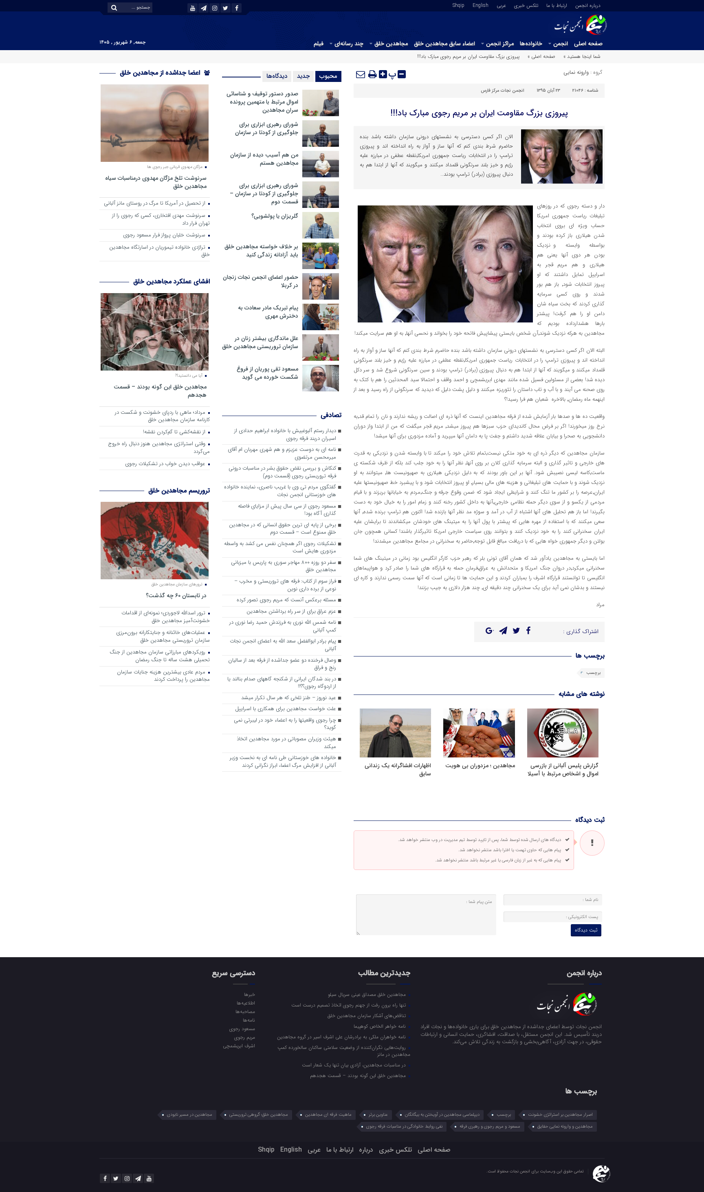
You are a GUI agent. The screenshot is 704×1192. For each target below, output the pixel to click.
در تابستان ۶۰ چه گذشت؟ (176, 595)
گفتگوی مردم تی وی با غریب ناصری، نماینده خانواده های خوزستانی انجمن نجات (280, 491)
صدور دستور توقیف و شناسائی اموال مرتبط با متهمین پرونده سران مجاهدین (262, 102)
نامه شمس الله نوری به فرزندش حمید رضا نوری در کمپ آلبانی (282, 626)
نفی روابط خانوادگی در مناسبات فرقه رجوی (404, 1126)
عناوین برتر (378, 1114)
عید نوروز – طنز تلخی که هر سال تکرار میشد (288, 698)
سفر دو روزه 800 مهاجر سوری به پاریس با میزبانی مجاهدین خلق (283, 566)
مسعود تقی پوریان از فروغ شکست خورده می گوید (267, 373)
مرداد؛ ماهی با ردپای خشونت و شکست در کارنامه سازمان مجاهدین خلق (162, 416)
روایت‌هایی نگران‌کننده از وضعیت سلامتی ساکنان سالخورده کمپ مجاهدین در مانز (343, 1051)
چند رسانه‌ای (348, 43)
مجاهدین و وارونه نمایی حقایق (565, 1126)
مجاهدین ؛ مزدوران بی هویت (480, 765)
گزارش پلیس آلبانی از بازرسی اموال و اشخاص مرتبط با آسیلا (563, 769)
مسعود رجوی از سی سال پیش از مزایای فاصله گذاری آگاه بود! (287, 510)
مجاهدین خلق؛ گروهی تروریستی (258, 1114)
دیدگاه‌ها (276, 76)
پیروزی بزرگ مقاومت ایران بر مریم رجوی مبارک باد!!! (479, 113)
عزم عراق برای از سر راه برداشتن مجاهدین (291, 612)
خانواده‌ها (531, 43)
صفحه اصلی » (541, 56)
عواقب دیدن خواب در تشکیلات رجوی (166, 464)
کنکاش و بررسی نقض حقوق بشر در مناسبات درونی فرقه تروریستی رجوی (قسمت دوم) (282, 472)
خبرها (249, 994)
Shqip (458, 5)
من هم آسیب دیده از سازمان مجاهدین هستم (264, 159)
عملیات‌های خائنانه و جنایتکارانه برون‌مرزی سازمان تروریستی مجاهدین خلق (163, 637)
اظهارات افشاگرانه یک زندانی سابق (398, 769)
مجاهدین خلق (391, 43)
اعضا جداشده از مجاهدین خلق (161, 73)
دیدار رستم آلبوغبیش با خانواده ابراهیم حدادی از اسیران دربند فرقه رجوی (285, 435)
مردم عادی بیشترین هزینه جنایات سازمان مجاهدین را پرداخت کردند (163, 676)
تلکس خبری (526, 5)
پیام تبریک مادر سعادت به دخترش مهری (268, 311)
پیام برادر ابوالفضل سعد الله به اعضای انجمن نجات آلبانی (283, 645)
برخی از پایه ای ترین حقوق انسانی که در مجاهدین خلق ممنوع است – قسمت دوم (282, 529)
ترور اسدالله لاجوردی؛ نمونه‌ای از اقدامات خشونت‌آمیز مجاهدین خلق (165, 617)
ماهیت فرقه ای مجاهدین (328, 1114)
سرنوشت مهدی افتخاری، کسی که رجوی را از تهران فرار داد (161, 219)
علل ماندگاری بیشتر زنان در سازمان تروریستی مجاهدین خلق (260, 342)
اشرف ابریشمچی (239, 1045)
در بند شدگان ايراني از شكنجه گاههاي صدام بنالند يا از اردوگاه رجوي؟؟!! (281, 683)
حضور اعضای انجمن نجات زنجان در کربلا (260, 281)
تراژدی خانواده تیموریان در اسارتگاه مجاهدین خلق (159, 251)
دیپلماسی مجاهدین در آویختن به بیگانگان (442, 1114)
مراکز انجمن (500, 43)
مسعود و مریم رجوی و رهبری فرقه (490, 1126)
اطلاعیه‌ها (246, 1003)
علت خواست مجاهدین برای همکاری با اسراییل (285, 709)
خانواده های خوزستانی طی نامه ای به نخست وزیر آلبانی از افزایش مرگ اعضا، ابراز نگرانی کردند (283, 762)
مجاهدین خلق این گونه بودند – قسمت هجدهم (160, 390)
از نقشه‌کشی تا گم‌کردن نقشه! (175, 432)
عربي (501, 5)
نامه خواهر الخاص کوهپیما (380, 1026)
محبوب (328, 76)
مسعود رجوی (242, 1028)
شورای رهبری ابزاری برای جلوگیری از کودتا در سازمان (266, 128)
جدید (303, 76)
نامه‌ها (249, 1020)
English (480, 5)
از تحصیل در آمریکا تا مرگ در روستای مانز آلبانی (155, 203)
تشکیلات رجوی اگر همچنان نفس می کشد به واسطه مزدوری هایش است (280, 548)
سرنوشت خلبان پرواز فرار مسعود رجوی (165, 235)
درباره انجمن (588, 5)
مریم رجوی (244, 1037)
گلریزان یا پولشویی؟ (274, 216)
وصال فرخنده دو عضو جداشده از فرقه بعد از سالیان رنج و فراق (282, 664)
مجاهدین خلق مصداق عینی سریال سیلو (367, 994)
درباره (366, 1150)
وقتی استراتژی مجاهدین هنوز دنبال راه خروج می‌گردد (159, 448)
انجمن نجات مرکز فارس (502, 90)
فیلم (318, 43)
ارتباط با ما (556, 5)
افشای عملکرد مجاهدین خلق (171, 281)
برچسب (593, 672)
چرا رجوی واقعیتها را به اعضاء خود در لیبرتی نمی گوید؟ (285, 724)
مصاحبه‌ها (245, 1011)
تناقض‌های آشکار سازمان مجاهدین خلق (367, 1015)
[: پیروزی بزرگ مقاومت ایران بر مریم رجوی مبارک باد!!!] (361, 74)
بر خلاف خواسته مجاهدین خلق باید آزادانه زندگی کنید (261, 250)
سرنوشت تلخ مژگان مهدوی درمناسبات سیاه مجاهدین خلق (156, 182)
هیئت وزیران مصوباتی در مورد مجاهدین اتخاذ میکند (286, 743)
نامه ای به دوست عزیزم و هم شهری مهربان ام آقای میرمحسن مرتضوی (282, 453)
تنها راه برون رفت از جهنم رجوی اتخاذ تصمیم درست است (349, 1005)
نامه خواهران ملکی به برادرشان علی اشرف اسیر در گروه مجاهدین (342, 1036)
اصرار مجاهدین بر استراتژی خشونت (560, 1114)
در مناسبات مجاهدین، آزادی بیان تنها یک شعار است (354, 1064)
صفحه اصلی (588, 43)
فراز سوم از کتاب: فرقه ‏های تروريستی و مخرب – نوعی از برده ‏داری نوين (285, 585)
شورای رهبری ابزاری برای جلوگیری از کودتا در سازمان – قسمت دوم (264, 193)
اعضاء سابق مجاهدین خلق (444, 43)
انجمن (560, 43)
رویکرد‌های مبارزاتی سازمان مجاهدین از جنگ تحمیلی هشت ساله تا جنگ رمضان (160, 656)
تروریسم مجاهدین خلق (179, 491)
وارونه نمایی (576, 72)
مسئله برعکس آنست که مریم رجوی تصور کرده (286, 600)
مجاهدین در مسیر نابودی (189, 1114)
